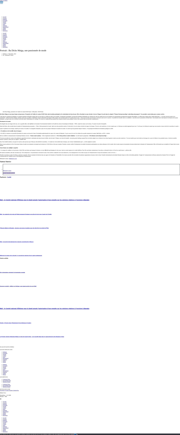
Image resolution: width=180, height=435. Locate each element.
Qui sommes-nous (7, 380)
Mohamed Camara (7, 170)
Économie (5, 20)
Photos (4, 29)
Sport (4, 24)
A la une (5, 18)
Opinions (5, 25)
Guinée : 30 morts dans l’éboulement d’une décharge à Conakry (15, 322)
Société (4, 22)
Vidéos (4, 28)
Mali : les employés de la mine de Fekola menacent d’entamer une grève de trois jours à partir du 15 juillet (26, 214)
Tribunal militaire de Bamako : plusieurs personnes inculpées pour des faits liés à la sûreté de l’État (24, 228)
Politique (5, 19)
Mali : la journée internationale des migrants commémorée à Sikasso (16, 241)
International (5, 27)
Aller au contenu (3, 0)
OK (75, 434)
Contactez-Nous (6, 379)
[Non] (77, 434)
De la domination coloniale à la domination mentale (12, 272)
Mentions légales (6, 382)
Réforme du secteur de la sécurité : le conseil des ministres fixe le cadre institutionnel (21, 255)
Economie (5, 353)
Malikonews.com (13, 158)
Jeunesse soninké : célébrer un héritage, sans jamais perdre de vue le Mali (18, 286)
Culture (4, 23)
